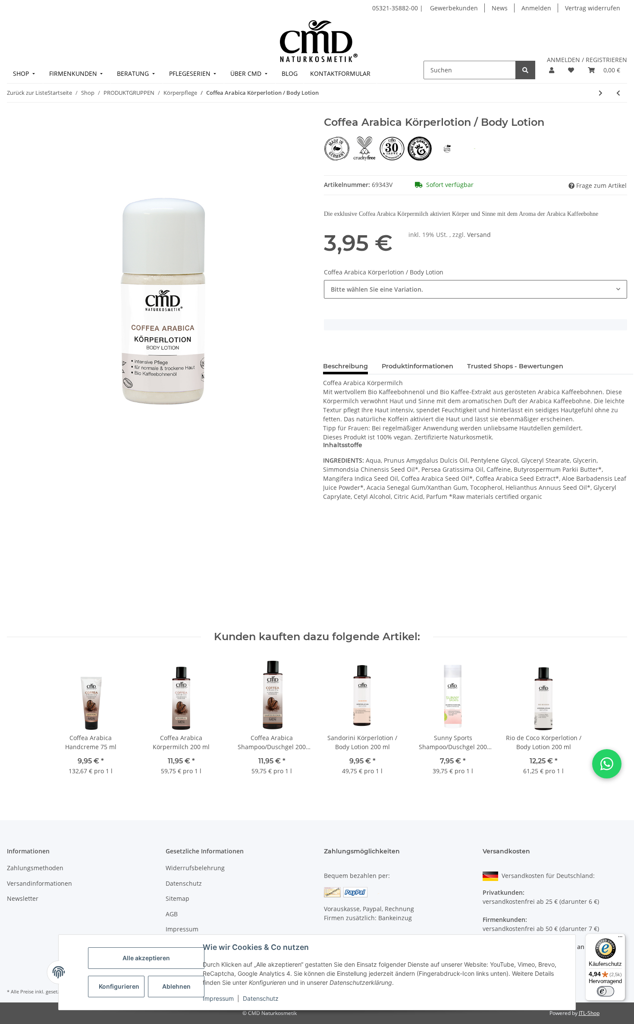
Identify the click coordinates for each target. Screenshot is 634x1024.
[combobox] (475, 289)
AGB (172, 914)
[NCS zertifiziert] (475, 148)
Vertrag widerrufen (592, 8)
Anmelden (536, 8)
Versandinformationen (39, 883)
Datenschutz (261, 998)
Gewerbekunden (454, 8)
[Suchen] (525, 70)
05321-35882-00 (396, 8)
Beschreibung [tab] (345, 366)
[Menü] (620, 939)
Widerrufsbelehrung (195, 868)
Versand (479, 234)
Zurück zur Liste (27, 92)
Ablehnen (176, 986)
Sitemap (177, 898)
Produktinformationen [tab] (417, 366)
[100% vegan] (448, 148)
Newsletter (22, 898)
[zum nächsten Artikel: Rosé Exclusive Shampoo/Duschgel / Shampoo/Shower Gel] (600, 93)
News (500, 8)
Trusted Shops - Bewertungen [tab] (515, 366)
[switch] (605, 991)
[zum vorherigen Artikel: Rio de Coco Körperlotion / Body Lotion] (618, 93)
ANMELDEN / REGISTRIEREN (587, 60)
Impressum (218, 998)
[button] (551, 70)
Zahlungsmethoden (35, 868)
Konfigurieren (119, 986)
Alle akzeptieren (146, 958)
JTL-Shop (589, 1013)
